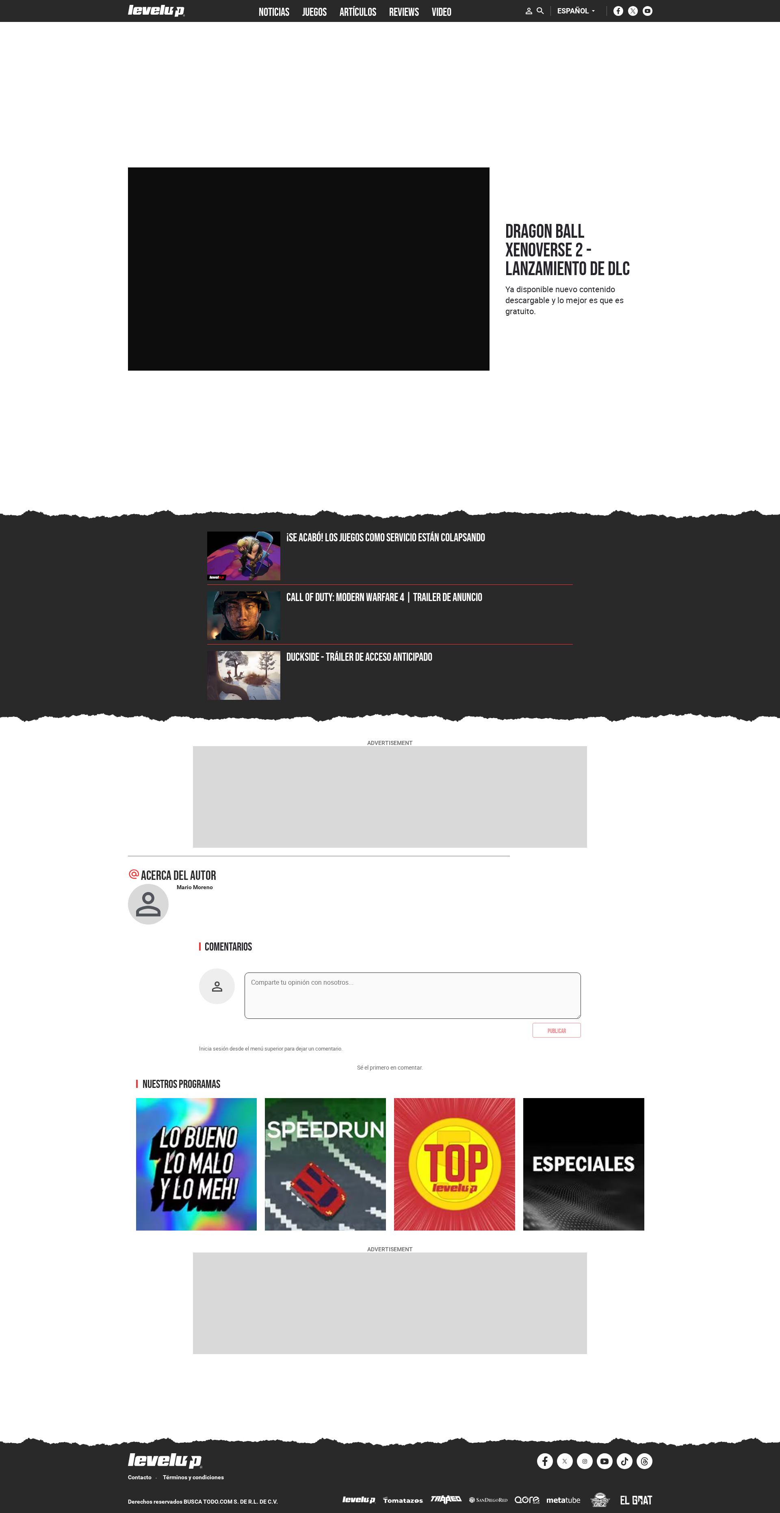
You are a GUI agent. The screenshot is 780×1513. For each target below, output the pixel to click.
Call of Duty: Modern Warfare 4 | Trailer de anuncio (384, 597)
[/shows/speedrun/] (325, 1164)
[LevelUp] (359, 1501)
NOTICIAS (274, 11)
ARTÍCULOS (358, 11)
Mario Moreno (195, 887)
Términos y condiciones (193, 1477)
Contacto (140, 1477)
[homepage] (156, 11)
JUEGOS (314, 11)
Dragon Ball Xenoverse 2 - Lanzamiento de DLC (567, 249)
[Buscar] (540, 11)
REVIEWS (404, 11)
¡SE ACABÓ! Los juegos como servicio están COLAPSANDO (385, 537)
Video (441, 11)
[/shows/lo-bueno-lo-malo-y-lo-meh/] (196, 1164)
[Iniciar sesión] (529, 11)
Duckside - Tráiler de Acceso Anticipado (359, 656)
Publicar (557, 1030)
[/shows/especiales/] (583, 1164)
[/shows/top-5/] (454, 1164)
